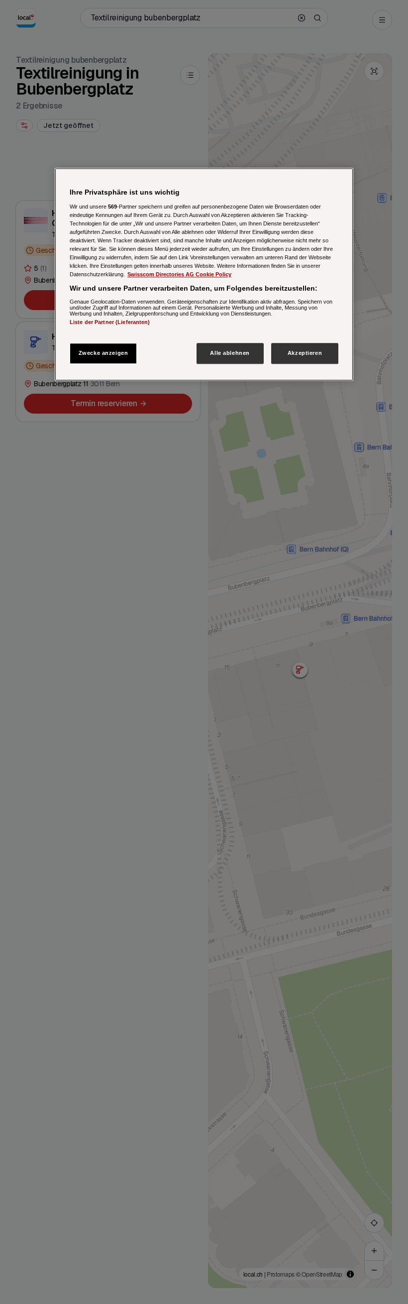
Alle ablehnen (229, 353)
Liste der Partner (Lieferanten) (110, 322)
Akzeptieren (305, 353)
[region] (204, 274)
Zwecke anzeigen (103, 353)
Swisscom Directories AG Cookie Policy (179, 274)
